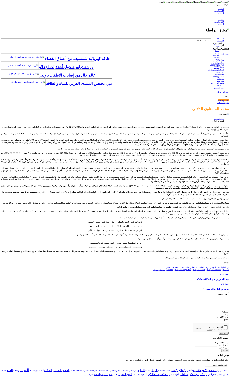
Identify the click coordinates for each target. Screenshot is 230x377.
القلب (183, 374)
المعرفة (143, 374)
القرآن (209, 374)
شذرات (217, 53)
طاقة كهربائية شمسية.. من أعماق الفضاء (77, 58)
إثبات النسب (224, 370)
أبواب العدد (225, 54)
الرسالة (225, 312)
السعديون (39, 370)
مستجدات (220, 86)
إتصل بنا (221, 9)
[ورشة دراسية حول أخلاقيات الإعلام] (23, 65)
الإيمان (167, 370)
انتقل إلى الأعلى (223, 92)
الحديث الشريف (87, 370)
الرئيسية (221, 13)
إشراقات (220, 79)
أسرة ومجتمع (219, 74)
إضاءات (221, 72)
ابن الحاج (225, 267)
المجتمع (171, 375)
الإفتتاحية (216, 44)
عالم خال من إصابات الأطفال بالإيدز (68, 75)
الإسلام (182, 370)
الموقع (226, 319)
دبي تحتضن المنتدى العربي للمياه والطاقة (79, 83)
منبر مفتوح (216, 68)
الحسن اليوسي (216, 267)
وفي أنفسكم (219, 88)
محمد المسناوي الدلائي (175, 267)
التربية (134, 370)
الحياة (79, 370)
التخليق (141, 370)
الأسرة (203, 370)
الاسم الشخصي (223, 345)
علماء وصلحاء (218, 76)
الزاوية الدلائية (204, 267)
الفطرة (219, 375)
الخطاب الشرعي (61, 370)
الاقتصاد (161, 370)
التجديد (147, 370)
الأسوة (196, 370)
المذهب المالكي (158, 374)
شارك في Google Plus (190, 270)
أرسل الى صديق (159, 270)
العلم (10, 370)
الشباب (23, 370)
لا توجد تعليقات (223, 103)
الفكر (214, 375)
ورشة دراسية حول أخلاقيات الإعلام (66, 67)
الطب (15, 370)
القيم (177, 374)
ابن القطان (213, 370)
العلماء (3, 370)
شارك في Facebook (221, 270)
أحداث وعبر (219, 63)
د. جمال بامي (219, 119)
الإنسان (174, 370)
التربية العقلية (127, 370)
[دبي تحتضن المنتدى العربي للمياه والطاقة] (28, 82)
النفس (114, 375)
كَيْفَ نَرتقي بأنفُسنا (217, 65)
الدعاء (48, 370)
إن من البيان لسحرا (216, 83)
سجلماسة (99, 374)
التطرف (111, 370)
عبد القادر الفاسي (191, 267)
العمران (226, 374)
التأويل (154, 370)
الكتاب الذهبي (218, 11)
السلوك (32, 370)
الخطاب (73, 370)
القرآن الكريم (195, 374)
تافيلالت (108, 374)
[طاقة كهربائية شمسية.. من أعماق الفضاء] (27, 57)
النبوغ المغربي (125, 374)
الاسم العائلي (224, 348)
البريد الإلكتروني (222, 317)
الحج (95, 370)
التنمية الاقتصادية (102, 370)
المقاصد (135, 375)
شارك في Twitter (206, 270)
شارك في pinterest (173, 270)
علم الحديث (88, 375)
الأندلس (190, 370)
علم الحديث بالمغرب (216, 70)
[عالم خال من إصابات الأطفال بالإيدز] (24, 74)
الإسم (227, 314)
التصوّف (117, 370)
